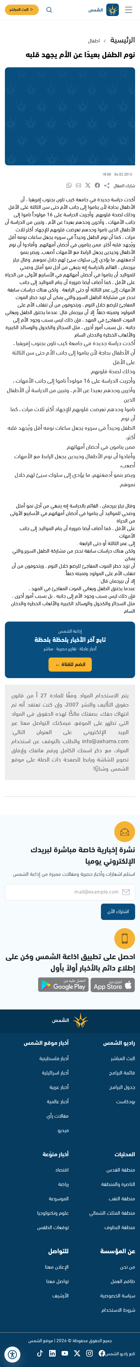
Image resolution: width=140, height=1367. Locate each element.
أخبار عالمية (58, 1102)
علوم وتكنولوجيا (53, 1213)
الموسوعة (59, 1199)
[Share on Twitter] (90, 186)
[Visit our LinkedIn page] (55, 1354)
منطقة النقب (122, 1199)
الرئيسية (122, 40)
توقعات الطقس (53, 1227)
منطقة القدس (120, 1170)
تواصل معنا (57, 1281)
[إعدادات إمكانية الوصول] (12, 1354)
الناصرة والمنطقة (118, 1184)
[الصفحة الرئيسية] (103, 10)
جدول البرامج (122, 1087)
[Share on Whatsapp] (71, 186)
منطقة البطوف (120, 1227)
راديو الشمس (119, 1043)
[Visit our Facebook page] (102, 1354)
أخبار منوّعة (56, 1154)
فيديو (63, 1130)
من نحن (127, 1267)
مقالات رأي (58, 1116)
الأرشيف (60, 1296)
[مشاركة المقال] (109, 186)
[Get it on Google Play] (63, 984)
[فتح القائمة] (128, 9)
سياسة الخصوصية (117, 1296)
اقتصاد (62, 1170)
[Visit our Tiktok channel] (43, 1354)
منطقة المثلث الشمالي (112, 1213)
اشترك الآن (118, 911)
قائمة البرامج (122, 1073)
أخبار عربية (59, 1087)
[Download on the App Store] (112, 984)
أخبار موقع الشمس (46, 1043)
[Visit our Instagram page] (92, 1354)
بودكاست (125, 1102)
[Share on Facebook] (99, 186)
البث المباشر (18, 9)
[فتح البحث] (49, 9)
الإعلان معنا (57, 1267)
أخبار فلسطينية (54, 1058)
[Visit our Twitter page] (80, 1354)
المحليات (125, 1154)
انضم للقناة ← (70, 664)
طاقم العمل (123, 1281)
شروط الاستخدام (118, 1310)
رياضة (63, 1184)
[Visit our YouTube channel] (68, 1354)
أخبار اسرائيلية (55, 1073)
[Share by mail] (80, 186)
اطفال (94, 41)
